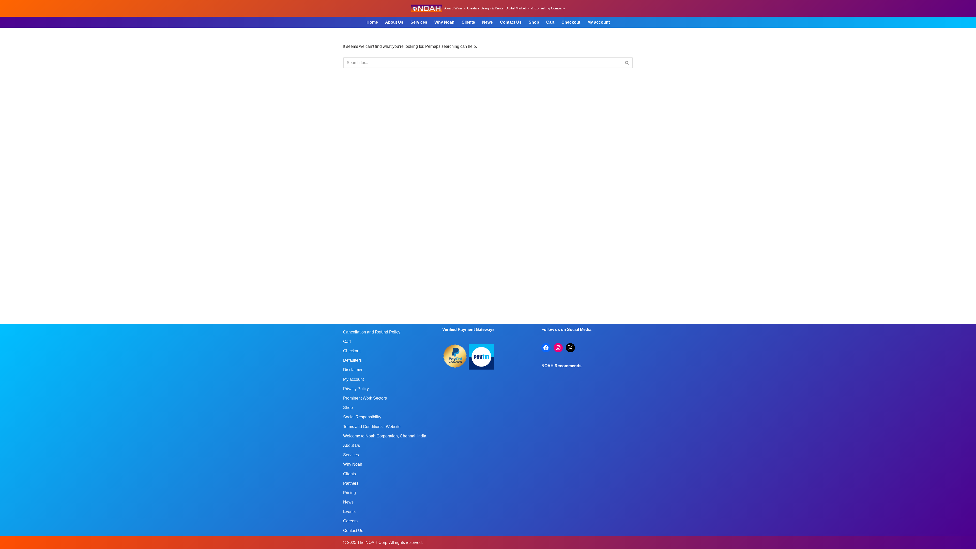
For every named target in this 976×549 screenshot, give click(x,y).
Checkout (570, 22)
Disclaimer (352, 370)
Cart (550, 22)
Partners (350, 483)
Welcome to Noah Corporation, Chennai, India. (385, 436)
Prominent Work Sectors (365, 398)
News (487, 22)
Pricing (349, 493)
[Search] (627, 62)
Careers (350, 521)
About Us (394, 22)
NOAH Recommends (561, 366)
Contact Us (511, 22)
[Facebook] (546, 347)
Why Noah (444, 22)
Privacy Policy (356, 389)
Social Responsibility (362, 417)
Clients (468, 22)
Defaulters (352, 360)
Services (418, 22)
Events (349, 511)
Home (372, 22)
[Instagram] (558, 347)
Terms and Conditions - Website (372, 426)
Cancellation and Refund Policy (371, 332)
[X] (570, 347)
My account (598, 22)
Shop (534, 22)
